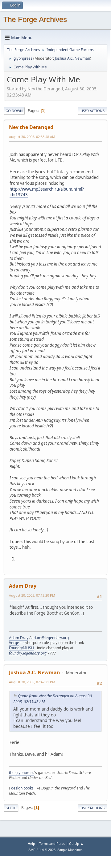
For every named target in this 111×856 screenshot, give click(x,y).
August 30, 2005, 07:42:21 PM (32, 682)
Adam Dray (22, 585)
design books (22, 788)
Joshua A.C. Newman (72, 58)
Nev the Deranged (31, 127)
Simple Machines (70, 850)
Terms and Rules (52, 843)
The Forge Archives (35, 19)
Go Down (14, 110)
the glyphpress (21, 772)
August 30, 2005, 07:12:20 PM (32, 595)
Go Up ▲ (76, 843)
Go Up (11, 808)
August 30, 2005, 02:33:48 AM (32, 136)
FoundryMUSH (21, 648)
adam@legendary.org (50, 637)
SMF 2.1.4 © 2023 (42, 850)
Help (31, 843)
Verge (14, 642)
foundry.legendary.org (28, 653)
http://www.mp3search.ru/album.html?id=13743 (47, 192)
